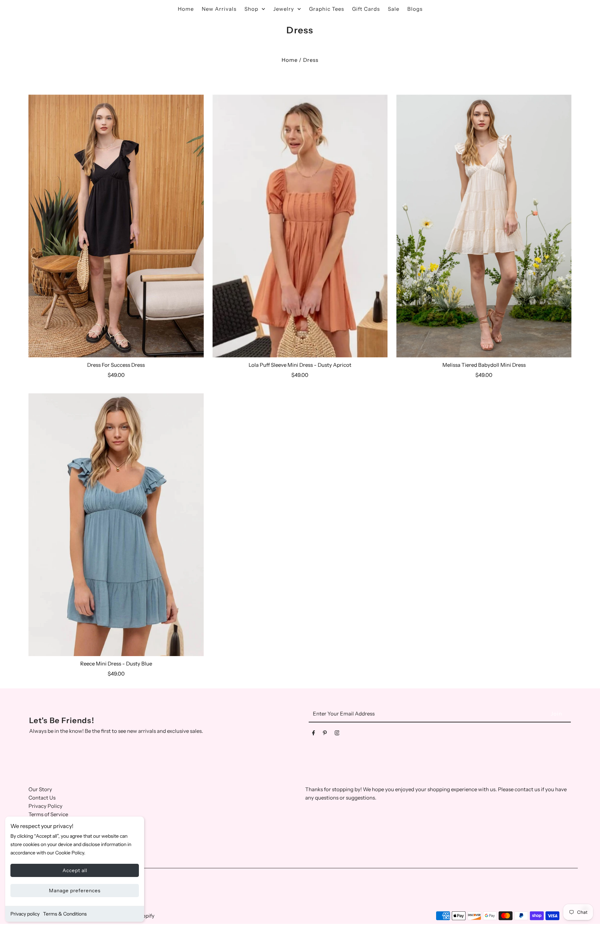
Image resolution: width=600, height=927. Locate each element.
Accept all (74, 870)
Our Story (40, 789)
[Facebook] (313, 734)
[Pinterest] (325, 734)
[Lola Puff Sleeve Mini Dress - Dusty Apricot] (300, 225)
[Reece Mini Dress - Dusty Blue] (116, 524)
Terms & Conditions (65, 914)
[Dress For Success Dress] (116, 225)
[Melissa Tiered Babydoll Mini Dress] (484, 225)
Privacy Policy (45, 806)
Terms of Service (48, 814)
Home (290, 60)
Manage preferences (75, 890)
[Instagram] (337, 734)
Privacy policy (25, 914)
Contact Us (42, 797)
